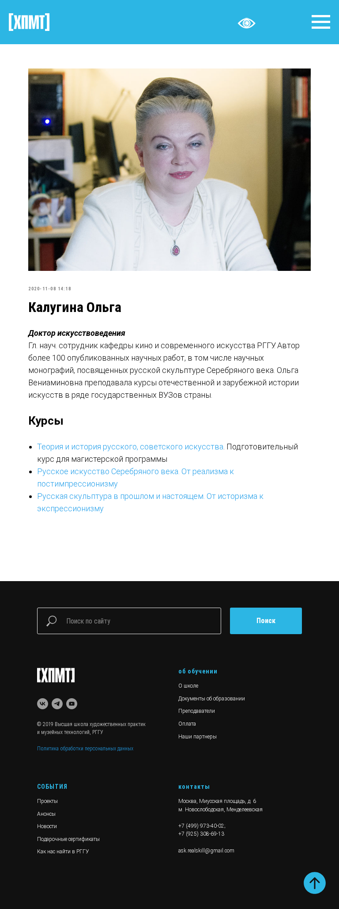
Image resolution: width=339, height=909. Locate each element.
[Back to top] (315, 883)
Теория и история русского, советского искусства (130, 446)
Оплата (187, 724)
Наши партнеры (197, 737)
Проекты (47, 801)
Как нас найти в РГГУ (63, 851)
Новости (47, 826)
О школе (188, 686)
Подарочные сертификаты (68, 839)
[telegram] (57, 703)
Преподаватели (196, 711)
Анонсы (46, 814)
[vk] (42, 703)
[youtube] (71, 703)
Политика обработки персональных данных (85, 748)
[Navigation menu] (321, 22)
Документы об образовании (211, 699)
